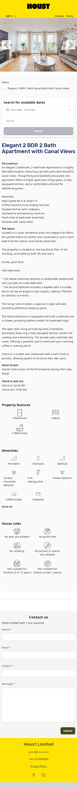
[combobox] (28, 16)
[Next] (70, 44)
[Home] (38, 6)
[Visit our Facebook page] (33, 775)
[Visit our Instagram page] (43, 775)
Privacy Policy (38, 766)
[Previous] (6, 44)
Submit (67, 730)
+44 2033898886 (39, 759)
